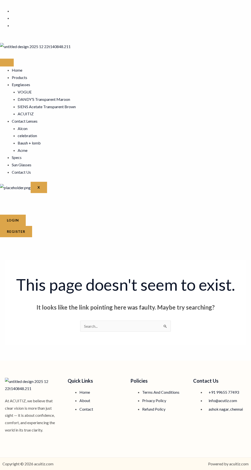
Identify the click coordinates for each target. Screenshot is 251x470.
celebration (27, 135)
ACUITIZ (26, 113)
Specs (17, 157)
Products (19, 77)
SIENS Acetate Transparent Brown (47, 106)
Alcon (22, 128)
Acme (22, 150)
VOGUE (25, 92)
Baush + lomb (29, 143)
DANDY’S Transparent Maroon (44, 99)
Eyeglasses (21, 84)
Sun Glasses (21, 164)
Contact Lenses (25, 121)
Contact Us (21, 172)
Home (17, 70)
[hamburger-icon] (7, 62)
